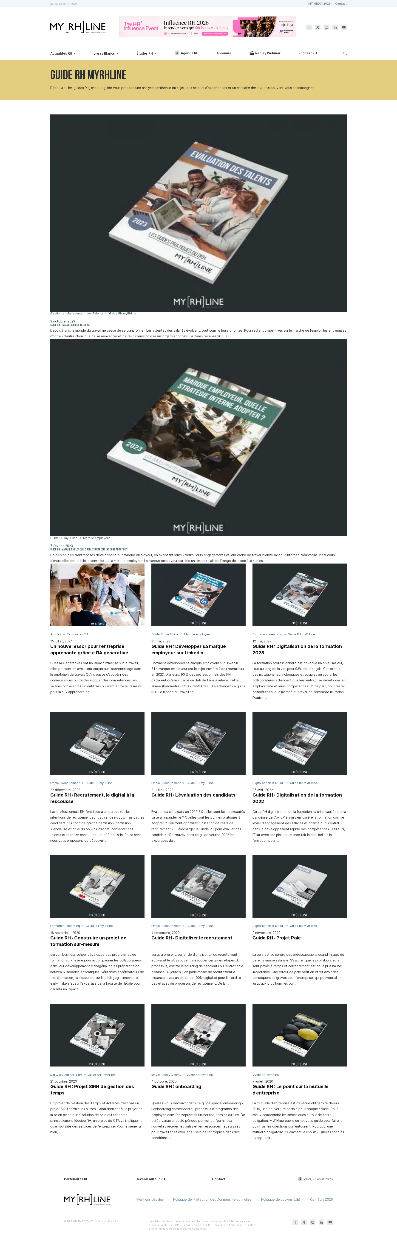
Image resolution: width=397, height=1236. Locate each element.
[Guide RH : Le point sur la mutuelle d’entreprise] (299, 1035)
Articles (55, 634)
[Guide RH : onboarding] (198, 1035)
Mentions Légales (150, 1199)
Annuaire (223, 53)
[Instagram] (326, 27)
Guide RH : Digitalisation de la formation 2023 (297, 649)
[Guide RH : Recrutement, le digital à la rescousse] (97, 743)
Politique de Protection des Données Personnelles (212, 1199)
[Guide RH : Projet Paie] (299, 886)
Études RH (144, 53)
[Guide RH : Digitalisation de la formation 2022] (299, 743)
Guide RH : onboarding (176, 1086)
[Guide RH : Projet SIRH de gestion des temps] (97, 1035)
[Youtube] (344, 27)
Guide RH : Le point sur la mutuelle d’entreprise (290, 1090)
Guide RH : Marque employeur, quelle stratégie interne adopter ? (89, 549)
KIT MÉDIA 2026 (319, 3)
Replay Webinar (268, 53)
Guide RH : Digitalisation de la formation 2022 (297, 798)
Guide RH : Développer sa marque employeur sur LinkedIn (188, 649)
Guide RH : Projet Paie (276, 938)
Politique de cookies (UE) (280, 1199)
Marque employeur (96, 538)
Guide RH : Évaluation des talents (70, 325)
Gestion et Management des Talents (76, 313)
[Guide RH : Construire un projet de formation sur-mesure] (97, 886)
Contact (341, 3)
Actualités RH (61, 53)
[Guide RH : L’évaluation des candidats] (198, 743)
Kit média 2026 (321, 1199)
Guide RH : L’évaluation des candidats (193, 795)
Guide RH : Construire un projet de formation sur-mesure (88, 941)
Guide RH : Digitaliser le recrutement (191, 938)
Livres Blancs (104, 53)
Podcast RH (307, 53)
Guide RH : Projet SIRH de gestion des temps (92, 1090)
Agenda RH (189, 53)
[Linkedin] (335, 27)
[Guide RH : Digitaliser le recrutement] (198, 886)
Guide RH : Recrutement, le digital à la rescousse (92, 798)
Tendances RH (77, 634)
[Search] (344, 53)
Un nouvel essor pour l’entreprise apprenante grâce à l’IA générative (89, 649)
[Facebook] (309, 27)
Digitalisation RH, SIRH (268, 783)
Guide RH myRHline (122, 313)
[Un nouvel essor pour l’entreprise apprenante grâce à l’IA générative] (97, 595)
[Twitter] (317, 27)
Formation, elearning (267, 634)
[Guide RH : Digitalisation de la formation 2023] (299, 595)
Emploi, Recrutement (65, 783)
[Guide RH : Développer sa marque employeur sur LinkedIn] (198, 595)
